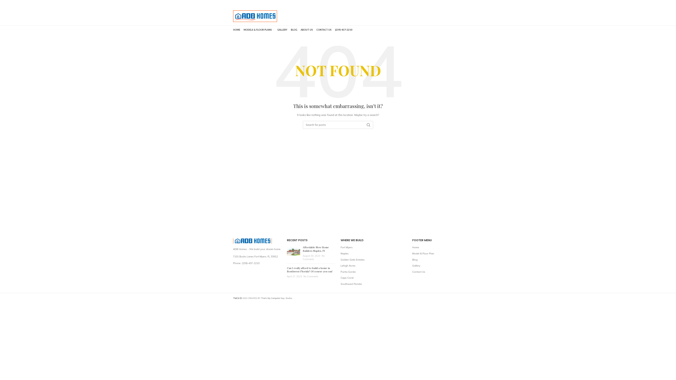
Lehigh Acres (348, 265)
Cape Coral (347, 277)
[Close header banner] (671, 3)
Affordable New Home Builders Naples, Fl (316, 249)
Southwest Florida (351, 284)
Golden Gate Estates (353, 259)
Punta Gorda (348, 271)
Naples (345, 253)
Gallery (416, 265)
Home (415, 247)
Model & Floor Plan (423, 253)
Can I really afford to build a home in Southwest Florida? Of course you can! (309, 270)
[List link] (257, 263)
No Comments (310, 276)
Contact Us (418, 271)
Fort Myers (347, 247)
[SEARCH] (368, 125)
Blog (415, 259)
